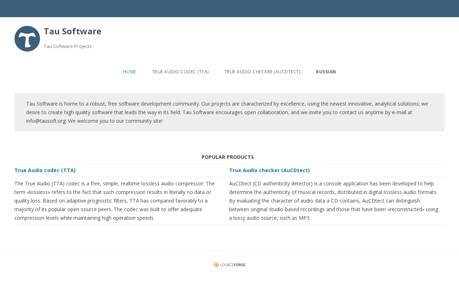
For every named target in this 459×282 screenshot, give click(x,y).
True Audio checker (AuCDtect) (262, 72)
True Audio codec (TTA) (180, 72)
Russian (326, 72)
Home (129, 72)
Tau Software (72, 31)
